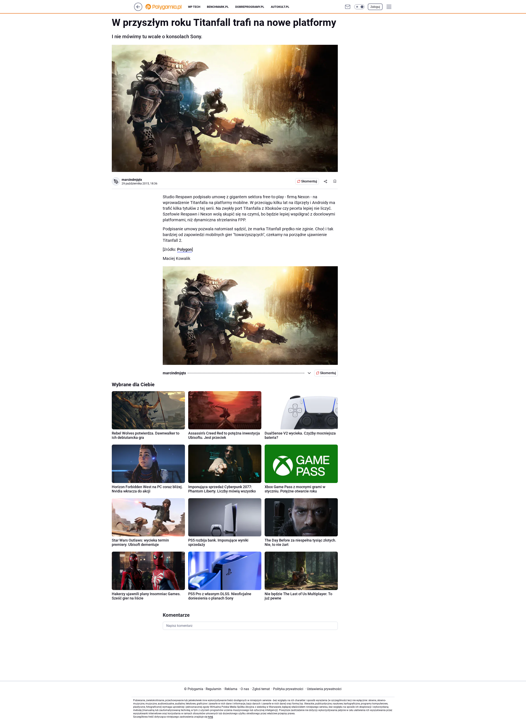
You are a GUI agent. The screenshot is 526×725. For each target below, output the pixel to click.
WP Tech (194, 6)
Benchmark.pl (218, 6)
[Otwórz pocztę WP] (347, 6)
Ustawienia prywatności (323, 689)
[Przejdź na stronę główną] (138, 10)
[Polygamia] (166, 6)
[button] (359, 6)
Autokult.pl (280, 6)
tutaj (210, 716)
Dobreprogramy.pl (249, 6)
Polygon (184, 249)
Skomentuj (309, 181)
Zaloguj (375, 6)
